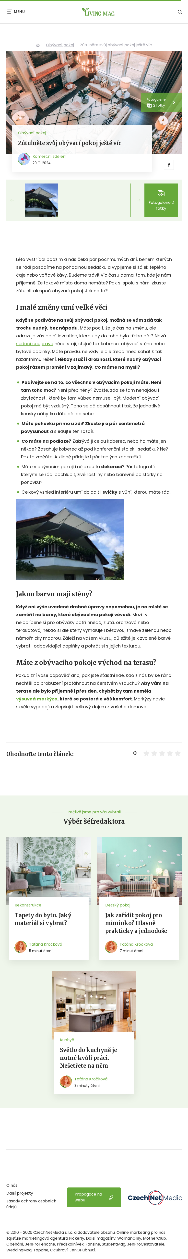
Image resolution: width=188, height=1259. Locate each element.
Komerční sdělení (50, 156)
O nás (11, 1185)
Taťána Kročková (45, 944)
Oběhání (14, 1244)
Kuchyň (67, 1040)
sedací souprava (34, 344)
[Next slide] (135, 200)
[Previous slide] (16, 200)
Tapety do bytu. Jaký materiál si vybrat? (43, 919)
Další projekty (19, 1193)
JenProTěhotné (40, 1244)
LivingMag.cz (38, 45)
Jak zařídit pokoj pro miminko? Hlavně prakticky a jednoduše (136, 923)
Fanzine (92, 1244)
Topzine (40, 1250)
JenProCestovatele (145, 1244)
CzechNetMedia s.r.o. (53, 1232)
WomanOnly (129, 1238)
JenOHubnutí (82, 1250)
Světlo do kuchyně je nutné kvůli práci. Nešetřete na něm (88, 1058)
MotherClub (154, 1238)
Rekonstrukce (28, 905)
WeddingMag (19, 1250)
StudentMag (113, 1244)
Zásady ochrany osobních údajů (31, 1204)
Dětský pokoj (117, 905)
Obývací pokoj (60, 45)
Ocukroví (59, 1250)
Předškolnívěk (70, 1244)
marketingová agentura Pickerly (53, 1238)
